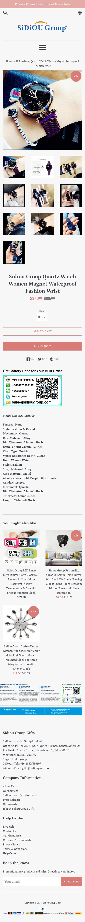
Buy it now (42, 346)
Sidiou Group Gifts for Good (20, 795)
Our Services (10, 791)
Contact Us (9, 831)
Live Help (8, 826)
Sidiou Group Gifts (52, 902)
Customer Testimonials (17, 840)
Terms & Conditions (15, 849)
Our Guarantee (12, 835)
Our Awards (10, 804)
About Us (8, 786)
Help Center (10, 853)
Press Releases (11, 800)
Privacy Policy (11, 844)
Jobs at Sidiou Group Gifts (19, 808)
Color (41, 310)
